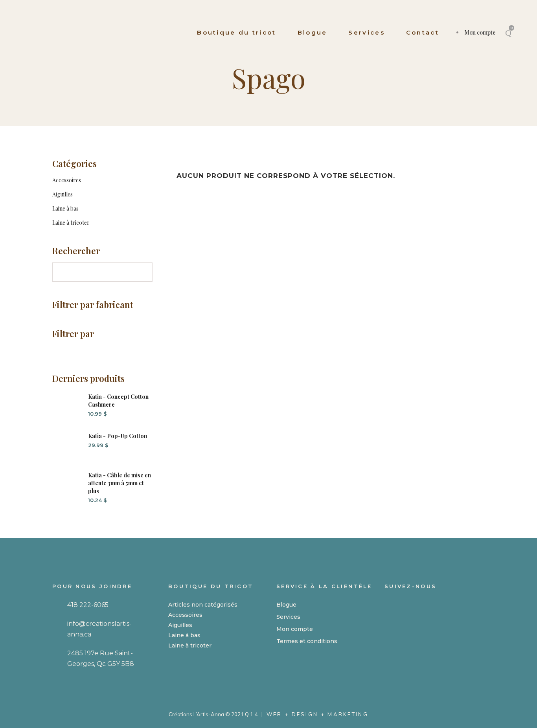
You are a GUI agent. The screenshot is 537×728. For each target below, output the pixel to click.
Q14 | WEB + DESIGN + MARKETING (306, 714)
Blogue (286, 604)
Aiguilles (62, 194)
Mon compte (480, 32)
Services (288, 617)
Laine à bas (65, 208)
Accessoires (66, 180)
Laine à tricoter (71, 222)
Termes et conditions (306, 641)
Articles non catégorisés (202, 604)
